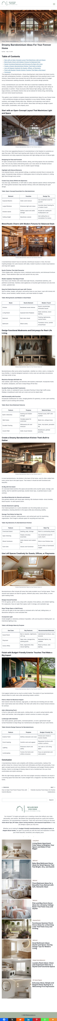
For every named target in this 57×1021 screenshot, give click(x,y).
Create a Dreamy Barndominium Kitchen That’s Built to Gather (22, 66)
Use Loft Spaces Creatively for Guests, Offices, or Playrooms (22, 68)
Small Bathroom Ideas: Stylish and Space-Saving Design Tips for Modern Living (42, 945)
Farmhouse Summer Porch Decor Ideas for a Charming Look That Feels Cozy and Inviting (43, 925)
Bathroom (35, 860)
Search (51, 800)
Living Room (36, 840)
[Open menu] (53, 3)
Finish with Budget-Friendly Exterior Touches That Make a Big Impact (24, 70)
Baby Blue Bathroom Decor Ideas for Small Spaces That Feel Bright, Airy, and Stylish (43, 865)
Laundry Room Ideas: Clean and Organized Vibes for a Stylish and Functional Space (43, 964)
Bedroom (35, 880)
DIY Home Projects (37, 980)
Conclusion (7, 72)
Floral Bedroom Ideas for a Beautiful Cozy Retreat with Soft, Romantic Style (43, 885)
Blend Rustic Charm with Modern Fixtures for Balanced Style (22, 62)
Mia (4, 51)
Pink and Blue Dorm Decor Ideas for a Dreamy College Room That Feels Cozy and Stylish (43, 905)
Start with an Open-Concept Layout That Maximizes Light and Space (24, 60)
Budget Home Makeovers (39, 960)
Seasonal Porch (36, 920)
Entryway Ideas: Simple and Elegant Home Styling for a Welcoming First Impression (43, 984)
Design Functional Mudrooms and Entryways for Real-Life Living (23, 64)
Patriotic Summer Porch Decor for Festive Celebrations (43, 790)
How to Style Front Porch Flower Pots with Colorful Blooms (14, 790)
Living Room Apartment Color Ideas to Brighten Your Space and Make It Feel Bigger (43, 846)
